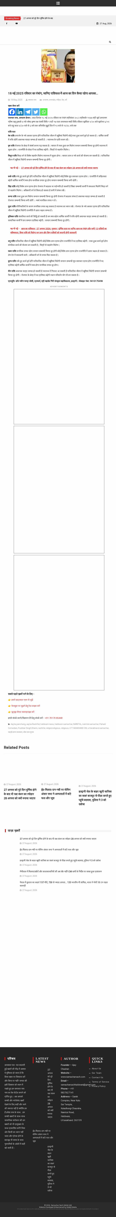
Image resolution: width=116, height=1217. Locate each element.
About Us (96, 1068)
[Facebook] (6, 23)
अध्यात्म (45, 100)
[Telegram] (28, 112)
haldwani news (47, 724)
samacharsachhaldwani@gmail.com (78, 1084)
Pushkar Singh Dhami (27, 728)
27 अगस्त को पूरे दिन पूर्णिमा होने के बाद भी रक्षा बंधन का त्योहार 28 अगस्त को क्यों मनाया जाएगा (20, 794)
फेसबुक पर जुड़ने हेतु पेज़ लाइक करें (25, 706)
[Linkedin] (20, 112)
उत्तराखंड (52, 100)
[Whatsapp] (43, 112)
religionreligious (53, 728)
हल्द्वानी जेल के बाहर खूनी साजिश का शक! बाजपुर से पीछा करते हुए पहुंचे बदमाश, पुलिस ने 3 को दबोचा (60, 860)
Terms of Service (100, 1082)
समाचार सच (32, 100)
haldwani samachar (63, 724)
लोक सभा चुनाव (28, 732)
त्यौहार (58, 100)
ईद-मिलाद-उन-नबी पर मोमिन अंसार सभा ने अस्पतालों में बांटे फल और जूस (56, 794)
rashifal (41, 728)
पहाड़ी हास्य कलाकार (15, 732)
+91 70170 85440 (54, 718)
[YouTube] (16, 23)
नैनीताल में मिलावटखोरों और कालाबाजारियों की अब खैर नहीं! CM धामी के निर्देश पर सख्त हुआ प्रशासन (61, 871)
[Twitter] (35, 112)
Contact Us (97, 1077)
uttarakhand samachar (98, 728)
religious (65, 728)
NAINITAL (77, 724)
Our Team (97, 1073)
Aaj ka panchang (18, 724)
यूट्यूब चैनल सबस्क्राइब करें (22, 712)
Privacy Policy (99, 1086)
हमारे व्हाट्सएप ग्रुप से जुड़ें (22, 699)
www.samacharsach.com (73, 1076)
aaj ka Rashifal (33, 724)
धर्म (66, 100)
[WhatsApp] (11, 23)
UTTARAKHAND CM (78, 728)
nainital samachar (90, 724)
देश (63, 100)
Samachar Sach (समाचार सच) (61, 1205)
